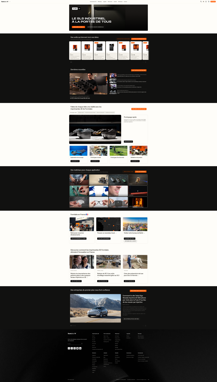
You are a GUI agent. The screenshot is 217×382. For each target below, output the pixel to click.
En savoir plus (128, 141)
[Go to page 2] (71, 62)
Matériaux (100, 1)
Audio (93, 372)
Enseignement (94, 366)
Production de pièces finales (90, 112)
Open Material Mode (129, 171)
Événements (106, 361)
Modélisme (94, 368)
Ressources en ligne (130, 357)
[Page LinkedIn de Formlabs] (80, 348)
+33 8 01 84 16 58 (141, 355)
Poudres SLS (117, 337)
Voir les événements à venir (78, 238)
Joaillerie (93, 370)
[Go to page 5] (74, 325)
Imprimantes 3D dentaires (123, 38)
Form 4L (93, 339)
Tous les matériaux (141, 171)
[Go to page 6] (75, 325)
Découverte (110, 1)
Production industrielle (96, 357)
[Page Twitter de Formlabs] (72, 348)
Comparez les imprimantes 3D (97, 349)
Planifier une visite (129, 238)
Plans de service (141, 336)
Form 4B (93, 337)
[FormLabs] (4, 1)
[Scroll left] (143, 62)
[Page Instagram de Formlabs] (74, 348)
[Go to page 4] (73, 325)
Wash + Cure (106, 336)
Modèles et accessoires (110, 112)
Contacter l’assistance (130, 355)
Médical (116, 345)
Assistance (120, 1)
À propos (116, 355)
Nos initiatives (117, 361)
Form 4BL (94, 341)
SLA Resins (117, 336)
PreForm (127, 336)
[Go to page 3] (72, 325)
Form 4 (93, 336)
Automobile (94, 359)
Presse (116, 359)
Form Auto (94, 343)
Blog (104, 357)
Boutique (213, 1)
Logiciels (104, 1)
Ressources (106, 359)
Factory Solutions (141, 337)
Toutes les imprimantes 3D (139, 38)
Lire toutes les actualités (139, 70)
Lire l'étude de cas (76, 281)
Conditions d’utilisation (131, 379)
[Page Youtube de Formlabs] (77, 348)
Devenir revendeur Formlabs (143, 361)
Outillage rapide (81, 112)
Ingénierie (94, 355)
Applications (106, 355)
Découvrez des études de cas (138, 290)
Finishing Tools (106, 341)
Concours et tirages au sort (141, 379)
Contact (125, 1)
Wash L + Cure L (106, 337)
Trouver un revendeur (104, 238)
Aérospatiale (94, 361)
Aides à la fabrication (100, 112)
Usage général (117, 339)
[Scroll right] (145, 62)
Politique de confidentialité (121, 379)
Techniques (117, 341)
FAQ (148, 379)
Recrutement (117, 357)
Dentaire (116, 343)
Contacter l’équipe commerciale (143, 357)
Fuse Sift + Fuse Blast (107, 339)
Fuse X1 (93, 345)
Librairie (115, 1)
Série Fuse (94, 347)
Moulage (116, 347)
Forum (105, 366)
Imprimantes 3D (93, 1)
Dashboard (128, 337)
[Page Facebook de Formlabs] (69, 348)
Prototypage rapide (73, 112)
